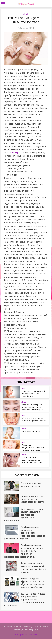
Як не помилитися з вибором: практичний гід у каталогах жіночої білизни (33, 567)
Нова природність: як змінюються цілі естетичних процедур (32, 499)
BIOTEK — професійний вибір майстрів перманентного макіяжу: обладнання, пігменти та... (24, 599)
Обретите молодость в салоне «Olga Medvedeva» (34, 419)
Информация (21, 634)
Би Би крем (15, 152)
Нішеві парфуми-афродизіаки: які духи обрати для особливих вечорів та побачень (32, 583)
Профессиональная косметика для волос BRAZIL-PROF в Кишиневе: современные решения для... (23, 551)
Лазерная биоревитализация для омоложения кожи (33, 447)
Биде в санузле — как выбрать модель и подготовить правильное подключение (23, 515)
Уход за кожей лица (31, 431)
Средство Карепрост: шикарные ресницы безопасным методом (32, 407)
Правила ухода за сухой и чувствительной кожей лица (33, 393)
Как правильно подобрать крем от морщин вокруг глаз (32, 460)
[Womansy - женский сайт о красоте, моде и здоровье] (26, 3)
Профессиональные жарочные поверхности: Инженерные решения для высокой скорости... (24, 533)
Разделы (33, 634)
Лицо (26, 13)
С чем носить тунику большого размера (32, 484)
